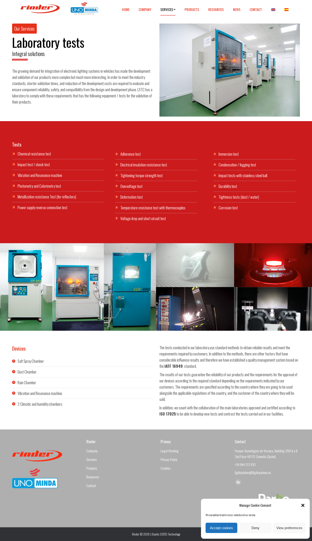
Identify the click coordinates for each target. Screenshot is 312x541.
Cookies (165, 468)
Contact (91, 485)
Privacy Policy (169, 459)
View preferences (289, 528)
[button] (303, 505)
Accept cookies (221, 528)
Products (91, 468)
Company (92, 450)
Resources (92, 476)
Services (91, 459)
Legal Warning (170, 450)
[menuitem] (126, 9)
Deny (255, 528)
